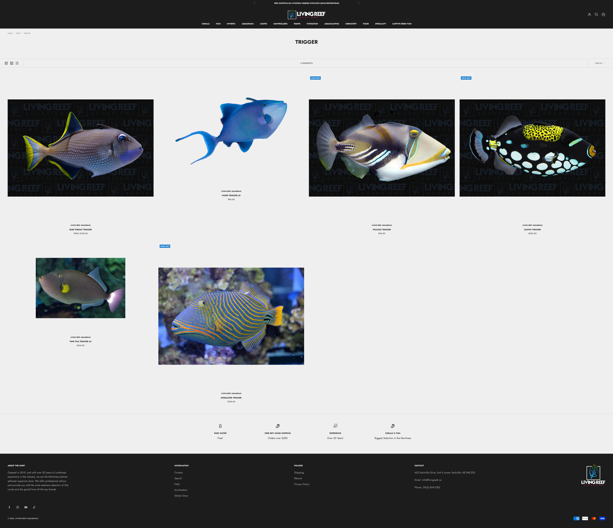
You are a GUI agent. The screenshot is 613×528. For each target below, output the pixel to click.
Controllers (280, 23)
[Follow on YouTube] (25, 507)
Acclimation (180, 490)
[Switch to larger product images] (6, 63)
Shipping (299, 472)
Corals (206, 23)
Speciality (380, 23)
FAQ (176, 484)
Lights (263, 23)
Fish (218, 23)
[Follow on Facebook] (9, 507)
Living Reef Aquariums (81, 225)
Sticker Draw (181, 496)
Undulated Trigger (231, 397)
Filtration (312, 23)
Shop (18, 33)
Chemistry (351, 23)
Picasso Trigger (382, 229)
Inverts (231, 23)
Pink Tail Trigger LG (80, 341)
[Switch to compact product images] (17, 63)
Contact (178, 472)
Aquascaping (331, 23)
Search (178, 478)
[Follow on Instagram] (17, 507)
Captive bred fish (401, 23)
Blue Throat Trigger (80, 229)
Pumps (297, 23)
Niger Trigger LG (231, 195)
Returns (298, 478)
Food (366, 23)
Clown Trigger (532, 229)
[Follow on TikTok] (34, 507)
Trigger (27, 33)
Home (10, 33)
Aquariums (248, 23)
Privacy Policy (301, 484)
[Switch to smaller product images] (11, 63)
